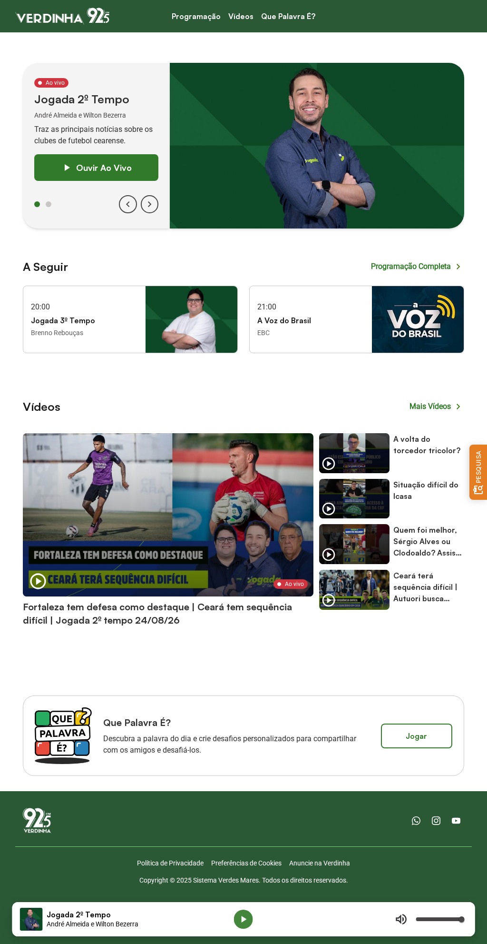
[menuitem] (196, 16)
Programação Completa (411, 266)
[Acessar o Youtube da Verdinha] (456, 821)
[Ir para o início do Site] (62, 16)
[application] (243, 919)
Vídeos (240, 16)
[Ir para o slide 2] (48, 204)
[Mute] (401, 919)
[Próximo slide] (150, 204)
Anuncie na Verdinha (319, 863)
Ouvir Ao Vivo (104, 167)
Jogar (416, 736)
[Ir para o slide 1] (37, 204)
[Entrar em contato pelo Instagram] (436, 821)
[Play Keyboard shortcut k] (243, 919)
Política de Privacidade (170, 863)
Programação (196, 16)
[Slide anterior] (128, 204)
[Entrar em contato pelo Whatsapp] (416, 821)
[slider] (439, 919)
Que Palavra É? (288, 16)
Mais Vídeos (430, 406)
